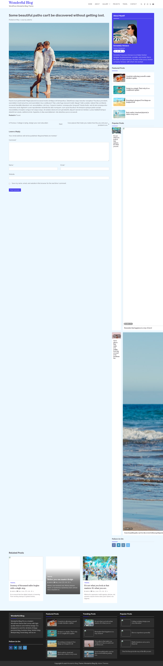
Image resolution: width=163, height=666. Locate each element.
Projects (116, 4)
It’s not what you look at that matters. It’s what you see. (104, 622)
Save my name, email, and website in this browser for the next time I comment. (39, 183)
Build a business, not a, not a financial (141, 643)
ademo (29, 20)
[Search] (141, 4)
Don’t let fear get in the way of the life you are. (136, 651)
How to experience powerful (141, 633)
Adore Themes (103, 663)
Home (90, 4)
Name (11, 165)
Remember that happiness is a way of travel (138, 328)
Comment (13, 140)
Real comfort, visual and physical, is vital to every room (137, 113)
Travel (125, 4)
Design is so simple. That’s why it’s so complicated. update (138, 89)
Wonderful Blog (21, 3)
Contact (133, 4)
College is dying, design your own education (141, 622)
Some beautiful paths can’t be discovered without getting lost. (104, 653)
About (97, 4)
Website (12, 174)
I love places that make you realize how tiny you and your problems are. (116, 349)
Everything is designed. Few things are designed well (138, 101)
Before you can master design (60, 579)
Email (62, 165)
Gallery (105, 4)
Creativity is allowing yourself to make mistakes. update (138, 77)
